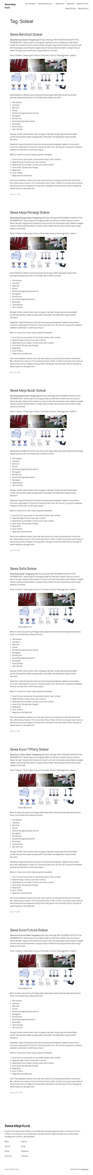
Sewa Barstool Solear (26, 34)
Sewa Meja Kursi (17, 1125)
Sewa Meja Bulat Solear (28, 390)
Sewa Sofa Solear (23, 568)
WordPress (84, 1169)
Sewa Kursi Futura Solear (29, 930)
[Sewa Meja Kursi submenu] (52, 3)
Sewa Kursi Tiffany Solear (29, 749)
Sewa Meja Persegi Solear (30, 212)
